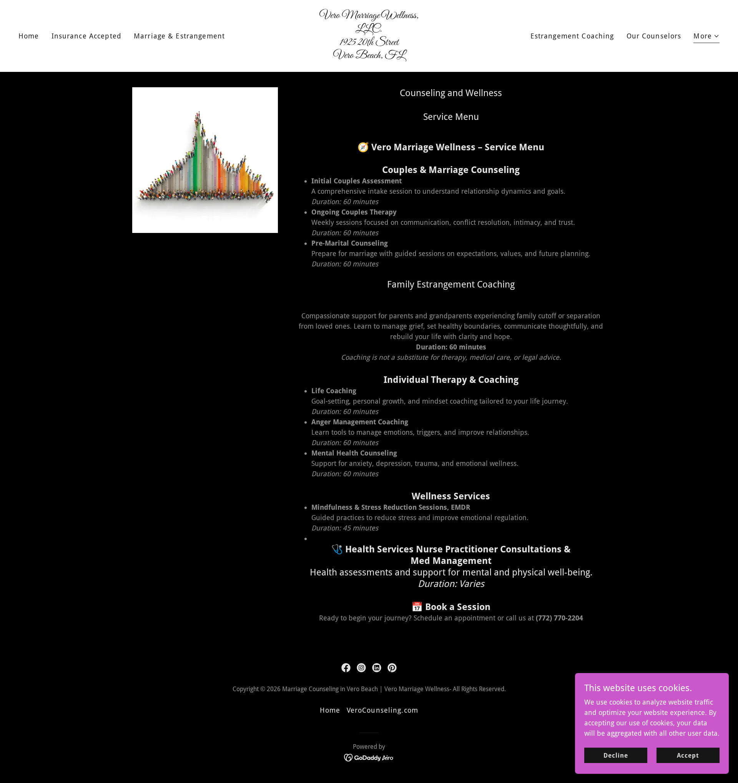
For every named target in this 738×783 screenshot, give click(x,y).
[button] (706, 37)
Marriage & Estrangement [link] (179, 36)
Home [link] (28, 36)
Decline (615, 755)
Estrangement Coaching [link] (572, 36)
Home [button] (330, 710)
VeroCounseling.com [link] (382, 710)
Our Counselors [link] (654, 36)
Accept (688, 755)
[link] (369, 56)
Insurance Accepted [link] (86, 36)
